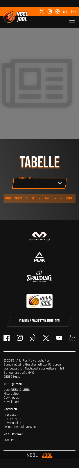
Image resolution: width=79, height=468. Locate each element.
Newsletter (11, 402)
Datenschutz (12, 419)
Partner (9, 440)
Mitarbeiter (11, 393)
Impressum (11, 414)
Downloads (11, 397)
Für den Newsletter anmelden (39, 321)
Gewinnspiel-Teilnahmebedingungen (20, 425)
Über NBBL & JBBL (17, 389)
